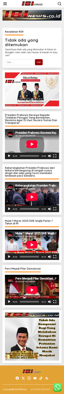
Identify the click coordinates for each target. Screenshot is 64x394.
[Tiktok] (41, 378)
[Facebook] (17, 378)
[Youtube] (35, 378)
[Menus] (5, 4)
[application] (32, 144)
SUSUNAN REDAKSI (40, 389)
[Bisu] (49, 156)
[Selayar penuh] (54, 156)
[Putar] (9, 156)
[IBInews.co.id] (33, 3)
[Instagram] (29, 378)
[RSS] (47, 378)
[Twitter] (23, 378)
